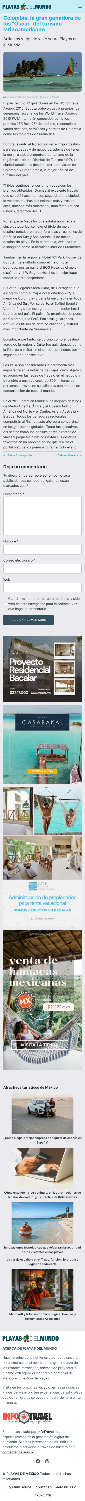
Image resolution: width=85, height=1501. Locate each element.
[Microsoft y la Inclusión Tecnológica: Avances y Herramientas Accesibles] (42, 1290)
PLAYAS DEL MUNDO (40, 1348)
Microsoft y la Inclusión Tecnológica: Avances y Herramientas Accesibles (42, 1316)
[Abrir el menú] (80, 6)
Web (6, 579)
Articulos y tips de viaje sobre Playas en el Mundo (32, 97)
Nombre (11, 541)
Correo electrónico (19, 560)
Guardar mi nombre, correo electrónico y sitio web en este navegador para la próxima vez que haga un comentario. (44, 604)
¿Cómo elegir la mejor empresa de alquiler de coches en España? (42, 1140)
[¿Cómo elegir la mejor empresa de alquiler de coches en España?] (42, 1114)
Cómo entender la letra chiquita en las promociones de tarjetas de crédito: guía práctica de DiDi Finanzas (42, 1195)
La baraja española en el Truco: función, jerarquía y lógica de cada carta (42, 1262)
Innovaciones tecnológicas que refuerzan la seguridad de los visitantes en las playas (42, 1250)
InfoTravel (46, 1432)
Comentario (13, 494)
